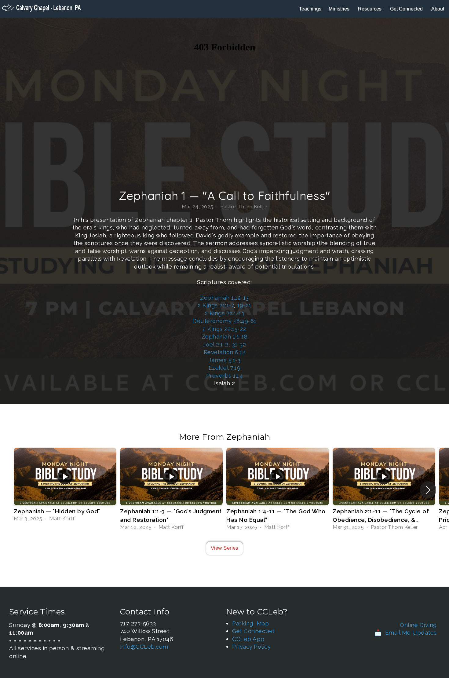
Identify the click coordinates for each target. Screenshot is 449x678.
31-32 (239, 344)
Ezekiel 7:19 (224, 367)
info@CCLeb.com (144, 646)
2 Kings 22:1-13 (225, 313)
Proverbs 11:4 (224, 375)
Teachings (310, 8)
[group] (65, 485)
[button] (428, 490)
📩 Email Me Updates (405, 632)
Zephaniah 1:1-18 (224, 336)
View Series (225, 548)
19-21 (244, 305)
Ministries (340, 8)
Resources (370, 8)
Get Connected (407, 8)
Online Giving (418, 624)
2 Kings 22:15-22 (224, 328)
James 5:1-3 (225, 360)
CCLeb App (248, 639)
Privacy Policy (251, 646)
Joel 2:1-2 (215, 344)
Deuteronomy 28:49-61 (224, 320)
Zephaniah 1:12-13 (224, 297)
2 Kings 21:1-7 (216, 305)
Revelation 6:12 (225, 352)
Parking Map (250, 623)
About (438, 8)
